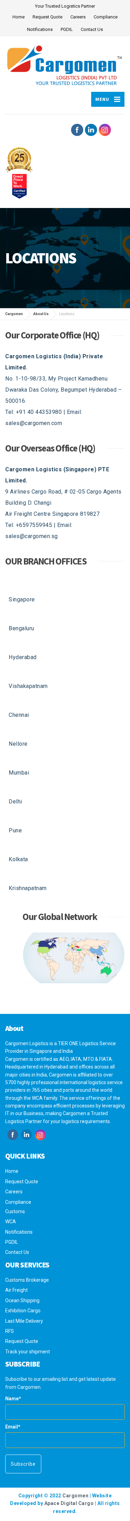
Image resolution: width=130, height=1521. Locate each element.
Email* (12, 1427)
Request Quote (47, 16)
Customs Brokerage (27, 1280)
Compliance (106, 16)
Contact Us (92, 29)
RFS (9, 1331)
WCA (10, 1221)
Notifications (40, 29)
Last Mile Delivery (24, 1321)
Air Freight (16, 1290)
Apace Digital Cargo (69, 1503)
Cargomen (75, 1495)
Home (18, 16)
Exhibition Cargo (23, 1310)
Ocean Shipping (22, 1300)
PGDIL (67, 29)
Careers (78, 16)
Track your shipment (27, 1351)
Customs (15, 1211)
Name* (13, 1398)
